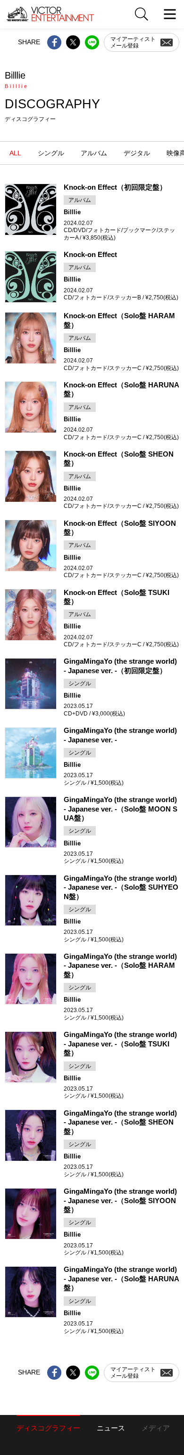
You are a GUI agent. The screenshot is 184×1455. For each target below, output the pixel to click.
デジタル (137, 153)
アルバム (94, 153)
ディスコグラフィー (48, 1428)
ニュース (111, 1428)
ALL (15, 153)
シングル (51, 153)
